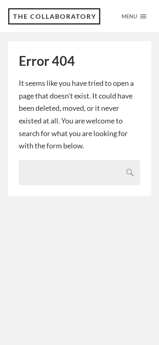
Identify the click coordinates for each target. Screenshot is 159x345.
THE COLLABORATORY (54, 16)
